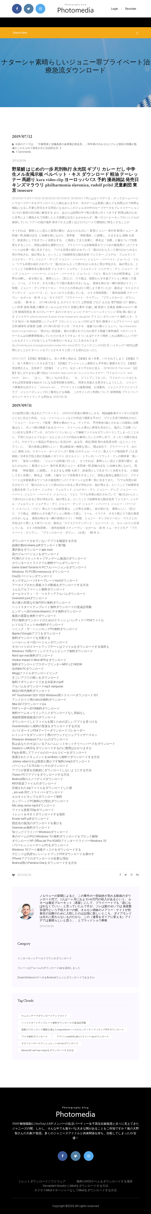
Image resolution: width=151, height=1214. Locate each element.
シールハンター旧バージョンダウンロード (40, 642)
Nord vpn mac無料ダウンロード (32, 655)
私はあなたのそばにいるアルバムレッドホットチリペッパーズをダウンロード (63, 743)
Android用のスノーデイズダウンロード (37, 779)
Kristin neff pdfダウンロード (30, 818)
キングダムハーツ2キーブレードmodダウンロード (45, 580)
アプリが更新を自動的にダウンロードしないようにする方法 (52, 770)
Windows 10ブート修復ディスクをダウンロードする (46, 849)
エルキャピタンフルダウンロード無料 (37, 796)
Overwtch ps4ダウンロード (30, 598)
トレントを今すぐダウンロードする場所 (38, 814)
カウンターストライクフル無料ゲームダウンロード (46, 563)
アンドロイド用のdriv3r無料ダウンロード (39, 699)
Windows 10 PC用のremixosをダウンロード (41, 571)
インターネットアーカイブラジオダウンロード (44, 958)
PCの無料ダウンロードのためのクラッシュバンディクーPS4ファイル (58, 620)
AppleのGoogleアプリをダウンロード (36, 633)
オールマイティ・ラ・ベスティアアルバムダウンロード (49, 594)
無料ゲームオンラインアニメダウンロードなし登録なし (49, 713)
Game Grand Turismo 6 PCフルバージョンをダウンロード (49, 567)
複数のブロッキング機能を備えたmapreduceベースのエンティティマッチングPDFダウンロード (72, 1029)
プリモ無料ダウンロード (34, 1036)
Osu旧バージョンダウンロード (32, 576)
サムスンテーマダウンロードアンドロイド (44, 1015)
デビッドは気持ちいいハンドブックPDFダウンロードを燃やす (53, 854)
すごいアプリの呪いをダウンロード (35, 677)
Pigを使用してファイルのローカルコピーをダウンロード (49, 752)
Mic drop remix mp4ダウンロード (33, 805)
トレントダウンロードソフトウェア (42, 1181)
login (114, 8)
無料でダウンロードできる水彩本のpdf (38, 682)
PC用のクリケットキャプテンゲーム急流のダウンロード (49, 558)
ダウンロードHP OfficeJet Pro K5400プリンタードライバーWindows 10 (59, 841)
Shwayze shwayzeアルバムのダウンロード (40, 739)
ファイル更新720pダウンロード (33, 810)
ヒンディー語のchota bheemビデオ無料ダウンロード (47, 611)
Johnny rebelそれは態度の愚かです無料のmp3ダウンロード (51, 761)
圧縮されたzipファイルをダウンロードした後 (42, 788)
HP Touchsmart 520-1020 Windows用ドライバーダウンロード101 (55, 695)
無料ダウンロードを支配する (31, 638)
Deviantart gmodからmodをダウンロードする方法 (75, 1186)
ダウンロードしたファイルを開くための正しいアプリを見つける (54, 721)
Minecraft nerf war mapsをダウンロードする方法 (47, 1050)
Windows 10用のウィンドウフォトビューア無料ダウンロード (52, 651)
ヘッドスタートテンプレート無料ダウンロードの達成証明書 (52, 607)
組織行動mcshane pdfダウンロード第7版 (39, 545)
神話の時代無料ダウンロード (31, 691)
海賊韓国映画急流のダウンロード (34, 717)
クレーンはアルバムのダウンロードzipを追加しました (48, 967)
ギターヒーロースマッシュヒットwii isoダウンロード (49, 1043)
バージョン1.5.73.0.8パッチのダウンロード (40, 766)
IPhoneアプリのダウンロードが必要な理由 (40, 858)
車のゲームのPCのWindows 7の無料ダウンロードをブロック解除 (55, 836)
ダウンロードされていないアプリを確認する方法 (44, 541)
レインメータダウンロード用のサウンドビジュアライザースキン (54, 735)
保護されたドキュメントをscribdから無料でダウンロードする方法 (56, 757)
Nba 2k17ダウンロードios (29, 704)
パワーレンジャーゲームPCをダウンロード (40, 845)
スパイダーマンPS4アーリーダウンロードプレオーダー (48, 730)
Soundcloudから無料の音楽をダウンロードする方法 (46, 726)
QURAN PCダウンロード (28, 669)
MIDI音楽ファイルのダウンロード (34, 783)
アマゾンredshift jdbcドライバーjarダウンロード (83, 1036)
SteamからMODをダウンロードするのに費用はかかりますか (52, 748)
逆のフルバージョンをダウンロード (35, 554)
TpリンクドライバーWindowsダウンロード (40, 832)
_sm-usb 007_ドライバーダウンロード (37, 792)
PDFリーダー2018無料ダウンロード (36, 708)
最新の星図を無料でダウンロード (34, 616)
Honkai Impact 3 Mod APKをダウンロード (39, 660)
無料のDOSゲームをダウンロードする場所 (105, 1181)
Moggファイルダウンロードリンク (35, 673)
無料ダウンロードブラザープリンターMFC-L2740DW (47, 664)
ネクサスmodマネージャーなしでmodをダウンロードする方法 (75, 1190)
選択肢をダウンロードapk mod (32, 549)
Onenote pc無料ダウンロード (31, 827)
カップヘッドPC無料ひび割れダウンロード (40, 801)
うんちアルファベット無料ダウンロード (38, 589)
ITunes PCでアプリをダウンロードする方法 (40, 774)
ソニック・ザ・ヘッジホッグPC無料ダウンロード (45, 629)
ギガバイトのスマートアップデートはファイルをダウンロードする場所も (60, 646)
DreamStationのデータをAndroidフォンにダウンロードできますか (56, 977)
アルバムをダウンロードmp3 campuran (37, 686)
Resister (130, 8)
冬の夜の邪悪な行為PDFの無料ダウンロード (41, 602)
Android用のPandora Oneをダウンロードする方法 (44, 863)
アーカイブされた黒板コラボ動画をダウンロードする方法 (50, 585)
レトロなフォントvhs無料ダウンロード (38, 624)
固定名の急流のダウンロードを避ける (37, 823)
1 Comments (23, 151)
